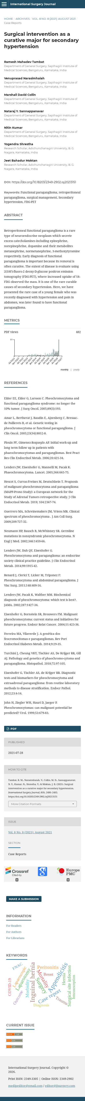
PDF (13, 728)
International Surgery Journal (32, 4)
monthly (64, 369)
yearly (76, 369)
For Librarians (15, 938)
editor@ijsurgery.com (60, 1086)
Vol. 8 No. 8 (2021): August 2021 (54, 18)
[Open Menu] (4, 4)
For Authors (13, 932)
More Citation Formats (26, 804)
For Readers (13, 926)
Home (8, 18)
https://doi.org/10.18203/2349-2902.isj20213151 (44, 182)
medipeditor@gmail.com (25, 1086)
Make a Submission (24, 899)
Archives (23, 18)
